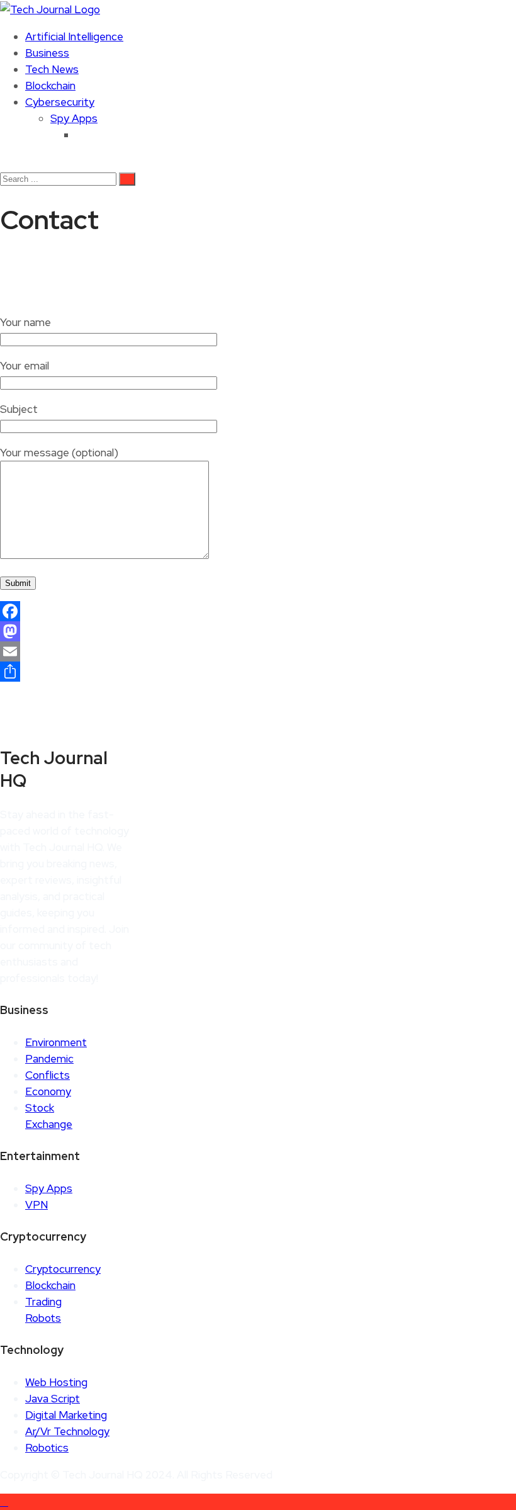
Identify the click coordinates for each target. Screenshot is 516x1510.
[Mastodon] (258, 631)
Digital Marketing (66, 1415)
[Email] (258, 651)
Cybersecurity (59, 102)
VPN (36, 1205)
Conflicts (47, 1075)
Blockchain (50, 86)
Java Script (52, 1399)
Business (47, 53)
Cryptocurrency (63, 1269)
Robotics (47, 1448)
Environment (56, 1042)
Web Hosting (56, 1382)
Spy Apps (74, 118)
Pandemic (49, 1059)
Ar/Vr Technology (67, 1431)
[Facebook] (258, 611)
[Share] (258, 672)
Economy (48, 1091)
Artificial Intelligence (74, 36)
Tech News (52, 69)
